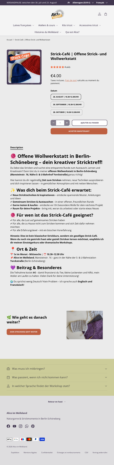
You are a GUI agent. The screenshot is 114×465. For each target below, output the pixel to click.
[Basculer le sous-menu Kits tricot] (74, 25)
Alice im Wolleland (20, 446)
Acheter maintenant (79, 131)
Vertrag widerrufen (100, 452)
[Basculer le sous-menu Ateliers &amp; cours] (57, 25)
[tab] (16, 147)
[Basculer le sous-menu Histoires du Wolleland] (60, 32)
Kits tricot (67, 25)
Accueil (9, 40)
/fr (68, 2)
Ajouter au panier (90, 122)
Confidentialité (47, 452)
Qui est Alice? (72, 32)
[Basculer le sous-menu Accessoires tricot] (100, 25)
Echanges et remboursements (68, 452)
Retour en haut (55, 401)
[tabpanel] (57, 220)
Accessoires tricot (88, 25)
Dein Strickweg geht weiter (23, 332)
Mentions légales (30, 452)
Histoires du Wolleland (46, 32)
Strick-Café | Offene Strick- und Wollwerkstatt (32, 40)
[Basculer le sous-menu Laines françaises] (33, 25)
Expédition (15, 452)
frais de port (71, 80)
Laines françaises (22, 25)
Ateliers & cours (46, 25)
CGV (86, 452)
